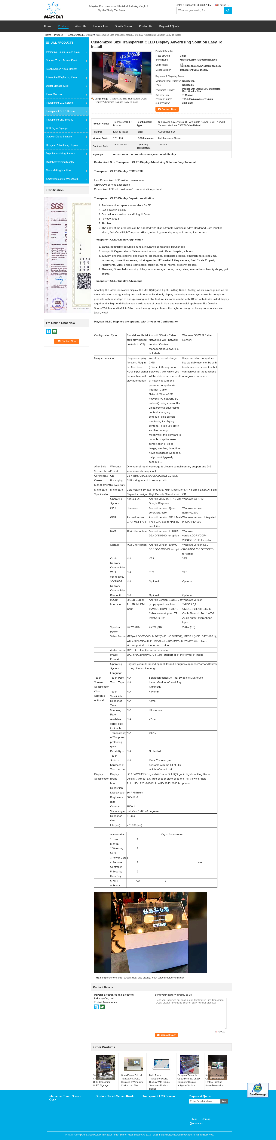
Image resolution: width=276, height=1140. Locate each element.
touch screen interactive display (168, 977)
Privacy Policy (72, 1134)
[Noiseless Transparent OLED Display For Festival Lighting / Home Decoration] (217, 1067)
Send (224, 1101)
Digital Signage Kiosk (57, 85)
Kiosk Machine (54, 94)
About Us (80, 26)
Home (47, 26)
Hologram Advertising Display (62, 145)
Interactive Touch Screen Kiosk (63, 52)
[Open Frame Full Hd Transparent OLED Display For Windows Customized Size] (133, 1064)
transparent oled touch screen (115, 977)
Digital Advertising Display (60, 162)
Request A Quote (169, 26)
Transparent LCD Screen (59, 102)
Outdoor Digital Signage (59, 136)
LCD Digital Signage (57, 128)
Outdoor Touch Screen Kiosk (61, 60)
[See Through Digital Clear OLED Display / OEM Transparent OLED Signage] (105, 1067)
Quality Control (123, 26)
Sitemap (205, 1118)
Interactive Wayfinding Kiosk (61, 77)
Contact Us (145, 26)
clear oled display (141, 977)
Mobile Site (197, 1123)
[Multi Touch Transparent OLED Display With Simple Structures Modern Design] (161, 1064)
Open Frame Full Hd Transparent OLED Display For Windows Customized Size (132, 1080)
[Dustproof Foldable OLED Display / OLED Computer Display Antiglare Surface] (189, 1064)
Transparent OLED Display (80, 35)
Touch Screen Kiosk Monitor (61, 69)
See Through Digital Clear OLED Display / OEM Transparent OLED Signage (104, 1080)
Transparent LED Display (59, 119)
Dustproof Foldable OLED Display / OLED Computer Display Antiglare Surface (188, 1080)
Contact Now (169, 109)
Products (63, 26)
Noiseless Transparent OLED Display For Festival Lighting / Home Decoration (216, 1080)
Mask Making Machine (58, 170)
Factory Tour (100, 26)
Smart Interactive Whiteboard (62, 178)
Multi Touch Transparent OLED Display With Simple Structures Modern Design (159, 1082)
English (222, 5)
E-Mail (193, 1118)
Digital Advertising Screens (60, 153)
